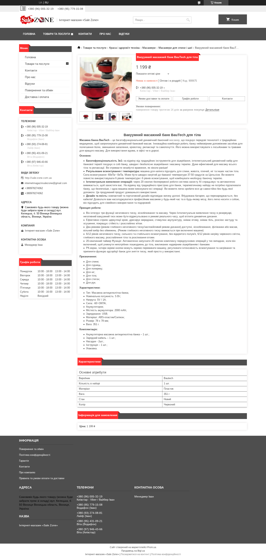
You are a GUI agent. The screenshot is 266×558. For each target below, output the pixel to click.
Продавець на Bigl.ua (133, 550)
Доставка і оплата (37, 97)
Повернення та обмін (39, 90)
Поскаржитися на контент (135, 554)
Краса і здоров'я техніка (124, 47)
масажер (174, 140)
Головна (29, 34)
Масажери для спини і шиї (175, 47)
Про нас (105, 34)
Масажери (149, 47)
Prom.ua (151, 547)
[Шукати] (188, 20)
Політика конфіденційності (34, 454)
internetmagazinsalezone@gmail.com (46, 183)
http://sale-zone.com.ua (38, 177)
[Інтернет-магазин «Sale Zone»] (36, 20)
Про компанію (27, 472)
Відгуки (124, 34)
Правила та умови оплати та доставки (41, 478)
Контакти (85, 34)
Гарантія (24, 460)
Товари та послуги (56, 34)
